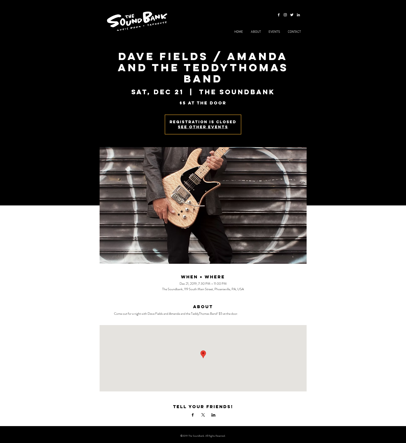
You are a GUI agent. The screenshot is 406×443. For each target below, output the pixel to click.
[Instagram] (285, 15)
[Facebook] (279, 15)
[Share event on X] (203, 415)
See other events (203, 126)
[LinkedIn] (298, 15)
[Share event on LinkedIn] (213, 415)
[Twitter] (292, 15)
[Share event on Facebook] (193, 415)
